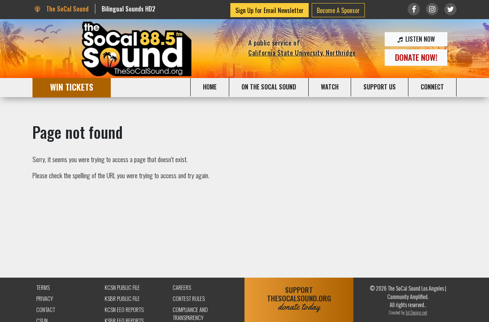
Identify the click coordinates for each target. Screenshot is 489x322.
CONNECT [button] (432, 86)
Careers (182, 287)
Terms (43, 287)
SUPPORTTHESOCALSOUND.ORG (299, 298)
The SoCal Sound (66, 8)
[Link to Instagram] (432, 9)
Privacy (44, 298)
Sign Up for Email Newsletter (269, 10)
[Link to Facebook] (414, 9)
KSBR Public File (122, 298)
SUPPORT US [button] (379, 86)
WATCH (329, 86)
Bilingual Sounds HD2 (128, 8)
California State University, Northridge (302, 52)
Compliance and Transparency (190, 314)
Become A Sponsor (338, 10)
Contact (45, 310)
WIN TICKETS (71, 86)
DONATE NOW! (416, 57)
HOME (210, 86)
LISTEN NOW (419, 39)
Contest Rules (189, 298)
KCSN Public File (122, 287)
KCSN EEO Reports (124, 310)
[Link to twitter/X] (450, 9)
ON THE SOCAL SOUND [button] (268, 86)
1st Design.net (416, 312)
